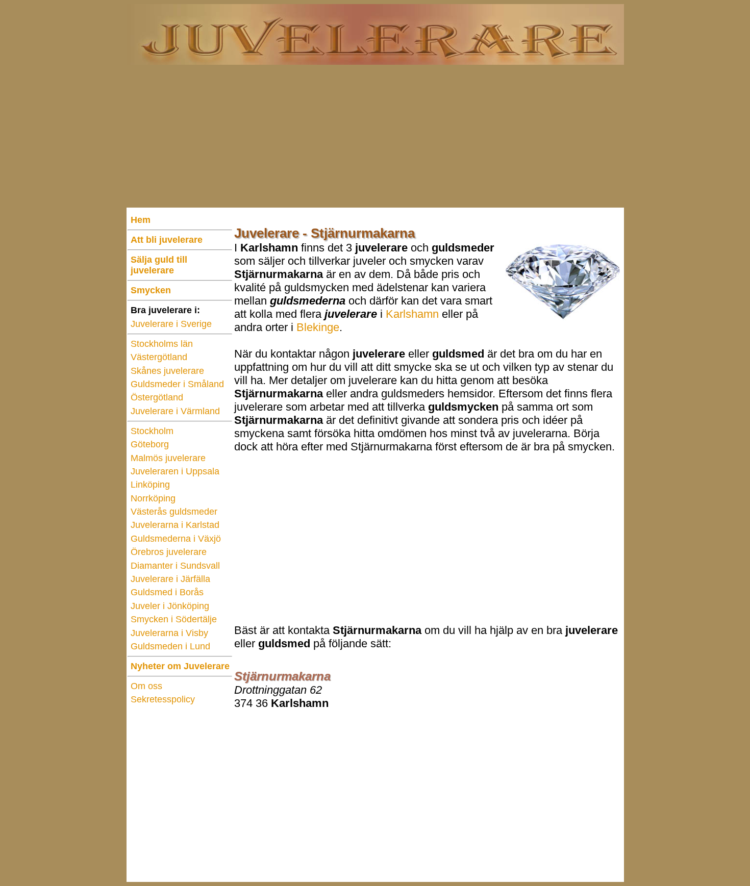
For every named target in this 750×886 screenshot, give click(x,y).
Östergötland (157, 397)
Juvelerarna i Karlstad (175, 525)
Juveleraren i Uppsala (175, 471)
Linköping (150, 484)
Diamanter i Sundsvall (175, 566)
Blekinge (317, 327)
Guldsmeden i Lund (170, 646)
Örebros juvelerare (169, 552)
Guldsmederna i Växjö (176, 539)
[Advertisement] (375, 136)
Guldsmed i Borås (167, 592)
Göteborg (150, 444)
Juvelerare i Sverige (171, 324)
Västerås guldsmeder (174, 512)
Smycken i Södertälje (174, 619)
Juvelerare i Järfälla (170, 579)
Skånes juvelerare (167, 371)
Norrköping (153, 498)
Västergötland (159, 357)
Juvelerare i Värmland (175, 411)
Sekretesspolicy (163, 699)
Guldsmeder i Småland (177, 384)
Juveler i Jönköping (170, 606)
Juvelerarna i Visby (169, 633)
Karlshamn (412, 314)
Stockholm (152, 431)
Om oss (146, 686)
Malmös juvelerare (168, 458)
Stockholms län (162, 344)
